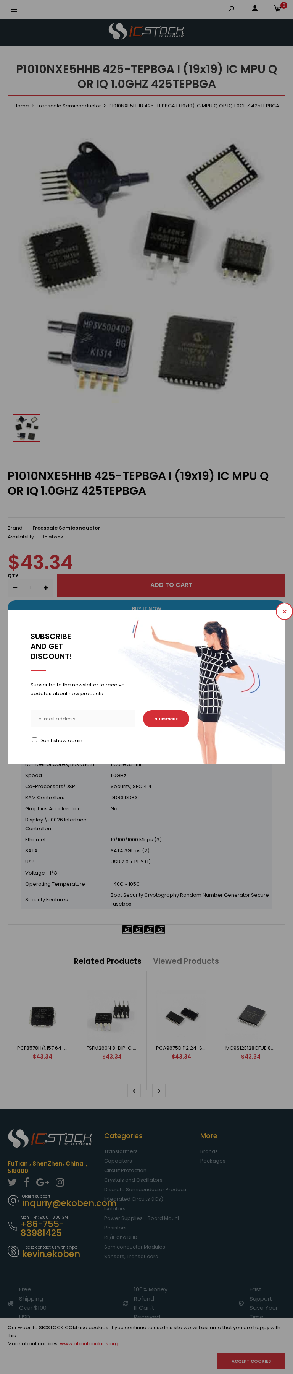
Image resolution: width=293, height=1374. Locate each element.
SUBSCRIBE (166, 719)
